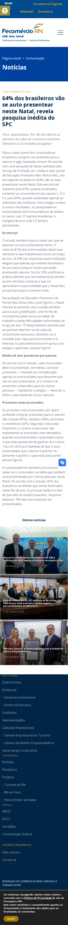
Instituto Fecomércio (16, 845)
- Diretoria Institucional (18, 697)
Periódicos (9, 769)
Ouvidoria (9, 860)
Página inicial (11, 58)
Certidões (9, 826)
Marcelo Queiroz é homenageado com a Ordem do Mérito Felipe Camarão (33, 650)
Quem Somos (11, 682)
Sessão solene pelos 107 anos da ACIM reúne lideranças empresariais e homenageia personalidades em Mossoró (29, 603)
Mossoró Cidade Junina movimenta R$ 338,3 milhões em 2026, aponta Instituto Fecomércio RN (33, 559)
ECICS (6, 819)
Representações (13, 720)
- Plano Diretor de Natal (19, 800)
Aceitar (11, 918)
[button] (5, 11)
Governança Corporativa (19, 750)
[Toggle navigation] (60, 32)
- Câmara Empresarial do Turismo (26, 735)
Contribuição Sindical (17, 834)
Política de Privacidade (38, 898)
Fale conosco (11, 852)
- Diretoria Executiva (16, 705)
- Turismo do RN (14, 785)
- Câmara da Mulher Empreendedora (28, 743)
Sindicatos (9, 713)
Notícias (14, 67)
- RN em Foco (11, 792)
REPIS (6, 811)
